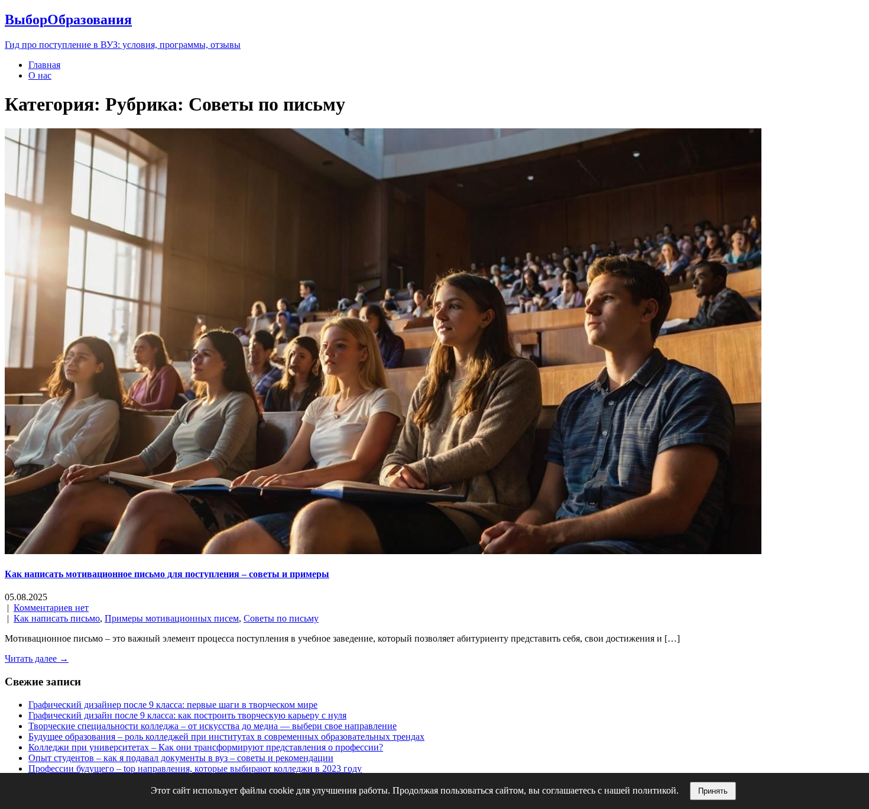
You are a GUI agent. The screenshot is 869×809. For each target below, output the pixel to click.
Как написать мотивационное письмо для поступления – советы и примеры (167, 574)
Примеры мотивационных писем (172, 618)
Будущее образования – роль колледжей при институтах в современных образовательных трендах (226, 737)
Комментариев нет (51, 608)
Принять (713, 791)
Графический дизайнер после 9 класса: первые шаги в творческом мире (172, 705)
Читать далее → (37, 658)
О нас (39, 75)
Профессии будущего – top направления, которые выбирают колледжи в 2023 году (195, 768)
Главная (44, 65)
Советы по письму (281, 618)
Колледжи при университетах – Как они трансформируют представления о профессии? (205, 747)
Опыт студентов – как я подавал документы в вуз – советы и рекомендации (180, 758)
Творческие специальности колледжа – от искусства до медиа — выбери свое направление (212, 726)
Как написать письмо (57, 618)
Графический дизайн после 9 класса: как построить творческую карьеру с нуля (187, 715)
